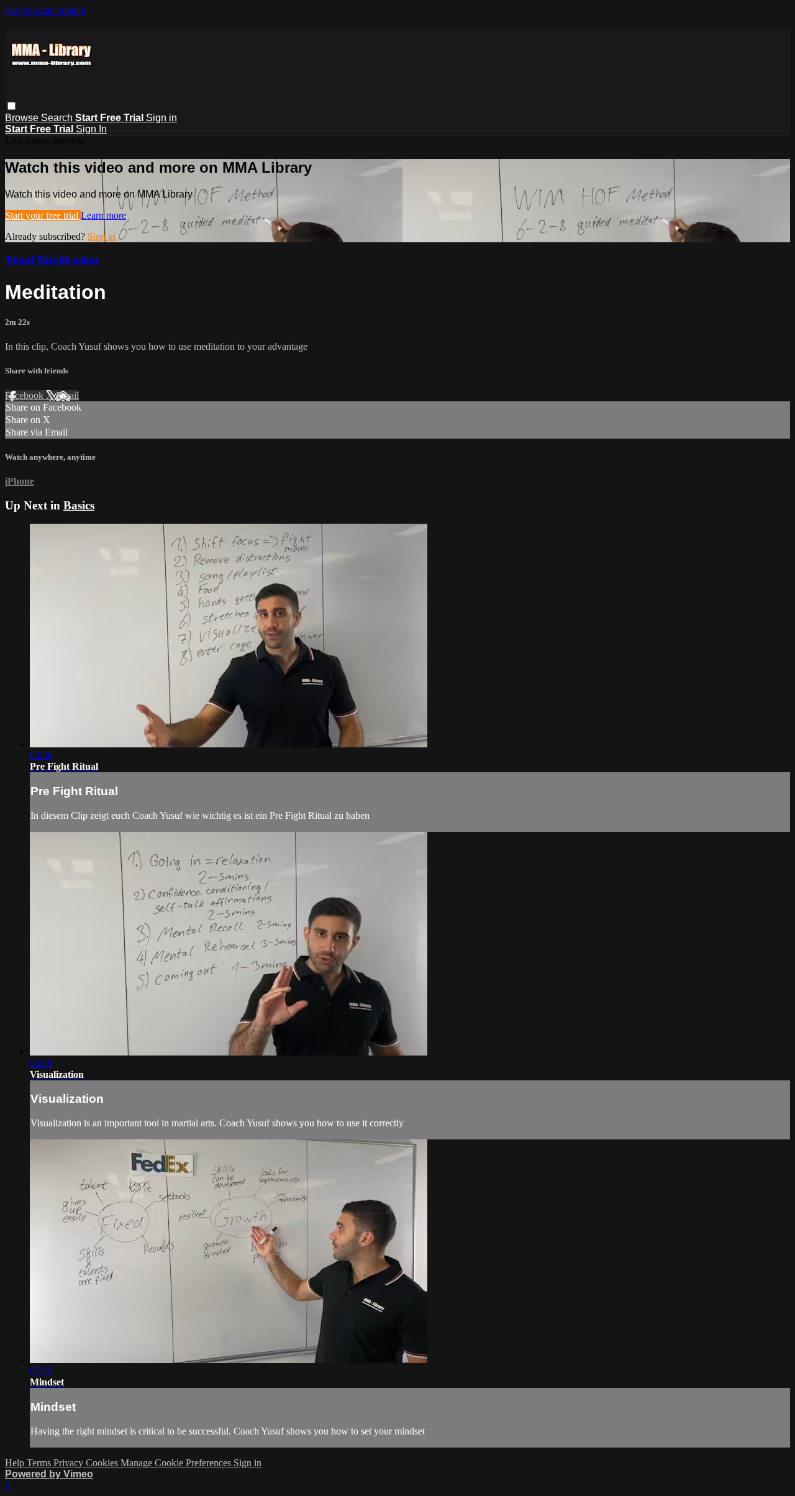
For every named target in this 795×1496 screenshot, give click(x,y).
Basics (78, 505)
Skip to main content (45, 10)
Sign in (161, 117)
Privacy (69, 1462)
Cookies (103, 1462)
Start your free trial (43, 215)
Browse (23, 117)
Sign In (91, 129)
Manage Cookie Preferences (177, 1462)
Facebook (25, 395)
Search (58, 117)
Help (16, 1462)
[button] (11, 106)
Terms (40, 1462)
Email (67, 395)
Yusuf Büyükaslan (52, 260)
